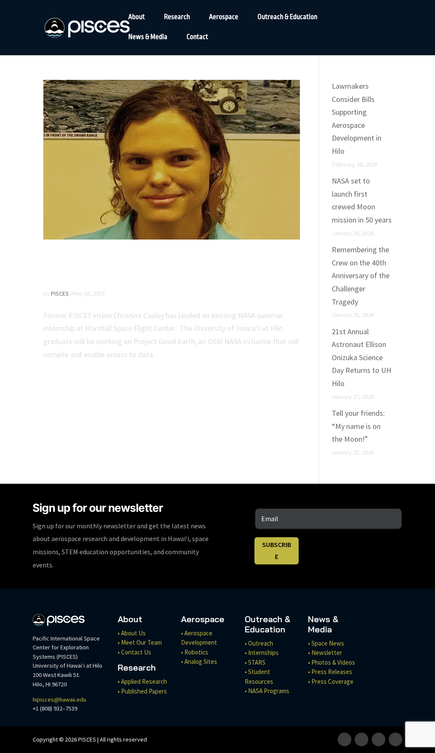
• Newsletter (325, 653)
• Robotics (194, 652)
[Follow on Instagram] (361, 739)
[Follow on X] (378, 739)
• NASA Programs (267, 691)
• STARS (255, 662)
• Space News (326, 643)
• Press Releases (330, 672)
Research (177, 17)
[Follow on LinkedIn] (395, 739)
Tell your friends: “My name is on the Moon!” (358, 426)
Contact (197, 37)
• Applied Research (142, 681)
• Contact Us (134, 652)
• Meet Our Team (140, 642)
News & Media (147, 37)
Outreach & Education (287, 17)
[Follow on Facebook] (344, 739)
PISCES (60, 293)
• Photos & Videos (331, 662)
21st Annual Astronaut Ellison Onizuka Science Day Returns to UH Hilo (361, 357)
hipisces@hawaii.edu (59, 699)
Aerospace (223, 17)
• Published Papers (142, 691)
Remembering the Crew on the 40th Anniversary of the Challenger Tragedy (361, 275)
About (136, 17)
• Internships (262, 653)
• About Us (132, 633)
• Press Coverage (330, 681)
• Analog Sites (199, 661)
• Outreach (259, 643)
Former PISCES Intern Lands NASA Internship (146, 267)
